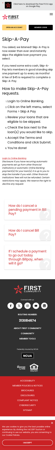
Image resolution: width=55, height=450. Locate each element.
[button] (27, 320)
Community (27, 333)
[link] (27, 209)
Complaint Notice (27, 400)
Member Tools (27, 338)
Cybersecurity (27, 405)
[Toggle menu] (51, 14)
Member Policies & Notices (27, 385)
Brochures (27, 390)
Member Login (40, 27)
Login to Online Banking (14, 158)
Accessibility (27, 380)
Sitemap (27, 410)
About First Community (27, 328)
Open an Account (14, 27)
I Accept (27, 442)
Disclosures (28, 395)
